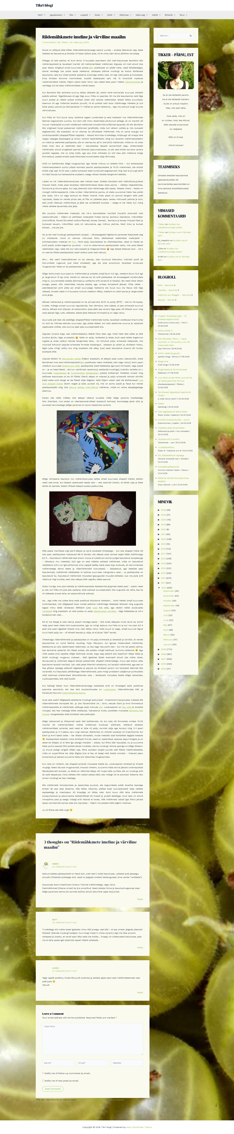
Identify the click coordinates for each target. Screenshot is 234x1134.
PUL (74, 241)
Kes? (40, 15)
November (168, 596)
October (167, 600)
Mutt (54, 920)
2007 (163, 659)
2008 (163, 654)
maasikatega (59, 373)
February (168, 639)
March (166, 634)
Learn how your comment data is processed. (101, 1099)
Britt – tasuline (165, 285)
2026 (163, 510)
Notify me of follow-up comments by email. (67, 1073)
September (169, 605)
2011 (163, 583)
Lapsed (84, 15)
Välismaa (124, 15)
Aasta (161, 403)
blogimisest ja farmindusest (172, 369)
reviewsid (47, 611)
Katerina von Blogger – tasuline (174, 295)
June (166, 620)
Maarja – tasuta (166, 300)
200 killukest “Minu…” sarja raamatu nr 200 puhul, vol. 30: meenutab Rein (174, 341)
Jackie (55, 968)
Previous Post (44, 824)
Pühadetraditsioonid (168, 466)
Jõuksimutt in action (168, 439)
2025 (163, 515)
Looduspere (109, 689)
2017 (163, 553)
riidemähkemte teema (73, 693)
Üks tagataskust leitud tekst (172, 411)
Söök (109, 15)
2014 (163, 568)
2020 (163, 539)
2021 (163, 534)
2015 (163, 563)
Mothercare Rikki (71, 366)
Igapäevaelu (56, 15)
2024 (163, 519)
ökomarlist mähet (71, 358)
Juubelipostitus (166, 447)
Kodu (97, 15)
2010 (163, 587)
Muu (182, 15)
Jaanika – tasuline (167, 290)
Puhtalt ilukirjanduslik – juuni (173, 419)
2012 (163, 578)
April (165, 630)
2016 (163, 558)
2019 (163, 544)
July (165, 615)
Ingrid (55, 864)
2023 (163, 524)
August (167, 610)
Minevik (169, 15)
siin (91, 67)
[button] (44, 15)
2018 (163, 549)
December (168, 591)
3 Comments (49, 42)
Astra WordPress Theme (139, 1127)
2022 (163, 529)
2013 (163, 573)
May (165, 625)
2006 (163, 664)
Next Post (142, 824)
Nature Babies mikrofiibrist (83, 387)
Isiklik (155, 15)
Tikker (161, 224)
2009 (163, 649)
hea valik (126, 707)
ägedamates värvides (105, 611)
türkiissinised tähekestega (84, 373)
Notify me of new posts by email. (62, 1080)
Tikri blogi (44, 5)
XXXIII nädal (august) (169, 353)
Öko (71, 15)
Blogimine (163, 361)
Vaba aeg (140, 15)
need (95, 607)
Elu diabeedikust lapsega (171, 455)
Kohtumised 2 (165, 330)
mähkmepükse (132, 82)
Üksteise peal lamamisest (171, 428)
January (167, 644)
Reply (140, 899)
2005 (163, 668)
